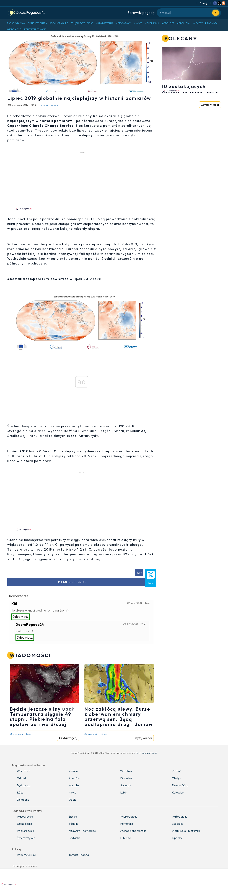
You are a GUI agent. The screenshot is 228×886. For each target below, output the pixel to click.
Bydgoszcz (23, 785)
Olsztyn (176, 778)
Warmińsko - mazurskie (186, 831)
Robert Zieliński (26, 855)
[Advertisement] (82, 180)
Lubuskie (125, 838)
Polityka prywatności (146, 752)
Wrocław (126, 771)
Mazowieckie (25, 816)
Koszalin (74, 785)
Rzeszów (74, 778)
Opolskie (177, 838)
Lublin (123, 792)
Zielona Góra (180, 785)
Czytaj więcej (68, 738)
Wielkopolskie (128, 816)
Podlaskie (75, 838)
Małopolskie (179, 816)
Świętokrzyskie (26, 838)
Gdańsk (22, 778)
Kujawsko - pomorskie (82, 831)
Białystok (126, 778)
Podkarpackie (25, 831)
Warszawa (23, 771)
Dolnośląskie (25, 823)
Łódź (20, 792)
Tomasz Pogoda (79, 855)
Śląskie (73, 816)
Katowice (178, 792)
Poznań (176, 771)
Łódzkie (73, 823)
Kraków (73, 771)
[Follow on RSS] (223, 3)
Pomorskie (127, 823)
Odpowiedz (20, 617)
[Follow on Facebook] (215, 3)
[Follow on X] (219, 3)
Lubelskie (177, 823)
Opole (72, 799)
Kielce (72, 792)
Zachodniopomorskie (133, 831)
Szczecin (125, 785)
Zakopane (23, 799)
